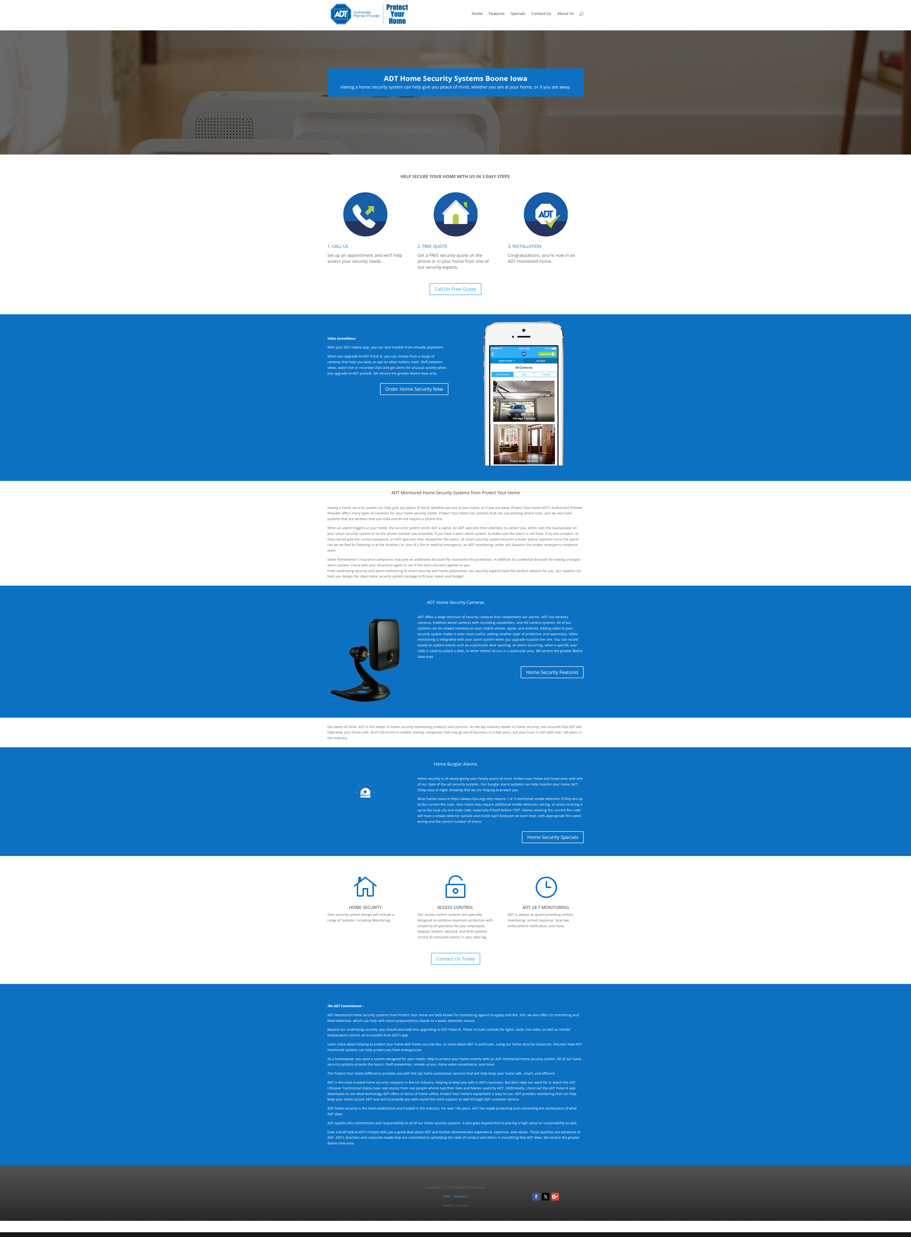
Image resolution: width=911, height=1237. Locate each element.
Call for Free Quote (455, 289)
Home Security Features (552, 672)
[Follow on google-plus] (555, 1196)
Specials (518, 14)
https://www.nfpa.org (467, 798)
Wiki (446, 1196)
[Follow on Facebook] (536, 1196)
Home (477, 14)
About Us (565, 14)
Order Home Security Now (414, 389)
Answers (460, 1196)
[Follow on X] (545, 1196)
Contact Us (541, 14)
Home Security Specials (552, 837)
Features (497, 14)
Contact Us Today (455, 958)
